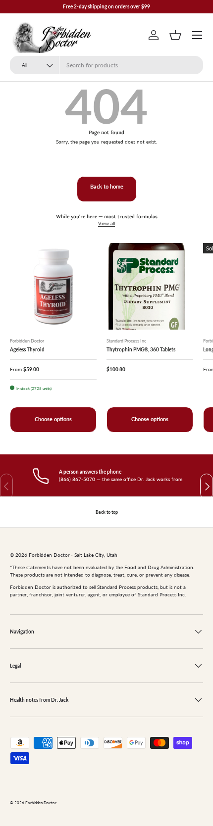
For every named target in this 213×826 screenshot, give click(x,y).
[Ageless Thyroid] (53, 286)
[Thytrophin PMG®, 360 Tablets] (149, 286)
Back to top (107, 512)
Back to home (106, 187)
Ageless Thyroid (27, 349)
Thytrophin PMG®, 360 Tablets (140, 349)
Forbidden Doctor (40, 803)
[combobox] (106, 65)
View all (106, 223)
